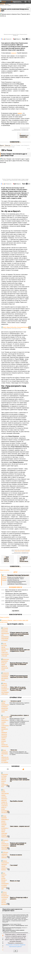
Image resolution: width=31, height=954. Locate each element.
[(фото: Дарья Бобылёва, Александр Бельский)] (15, 327)
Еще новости (15, 611)
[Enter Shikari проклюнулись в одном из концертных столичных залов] (5, 706)
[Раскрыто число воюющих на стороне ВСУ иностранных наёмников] (5, 844)
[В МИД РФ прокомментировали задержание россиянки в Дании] (5, 676)
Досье (15, 572)
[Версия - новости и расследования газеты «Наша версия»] (5, 2)
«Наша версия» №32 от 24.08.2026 (22, 550)
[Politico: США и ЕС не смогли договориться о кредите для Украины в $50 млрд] (5, 689)
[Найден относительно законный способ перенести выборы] (5, 865)
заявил (20, 113)
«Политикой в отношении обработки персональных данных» (15, 945)
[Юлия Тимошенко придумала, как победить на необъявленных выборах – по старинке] (5, 756)
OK (15, 951)
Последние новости (15, 587)
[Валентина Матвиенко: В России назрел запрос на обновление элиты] (5, 664)
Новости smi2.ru (4, 570)
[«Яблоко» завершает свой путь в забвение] (5, 854)
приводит (13, 53)
